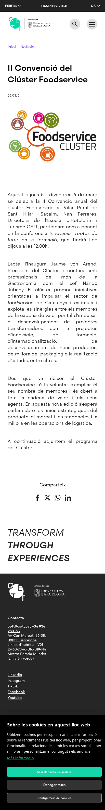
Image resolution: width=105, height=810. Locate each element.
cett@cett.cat (19, 626)
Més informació (20, 757)
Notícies (28, 46)
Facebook (16, 691)
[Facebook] (37, 497)
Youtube (15, 697)
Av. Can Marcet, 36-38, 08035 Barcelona (27, 637)
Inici (12, 46)
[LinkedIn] (68, 497)
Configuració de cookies (54, 798)
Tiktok (13, 686)
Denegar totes (54, 785)
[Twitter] (47, 497)
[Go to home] (29, 24)
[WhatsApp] (58, 497)
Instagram (16, 680)
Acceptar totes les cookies (54, 772)
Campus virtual (54, 6)
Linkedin (15, 674)
